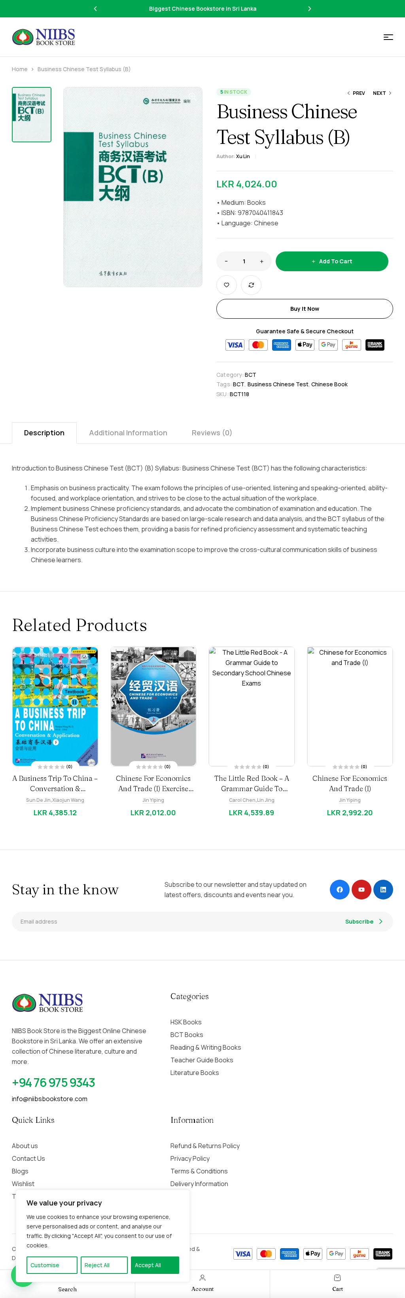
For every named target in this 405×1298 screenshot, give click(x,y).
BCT (250, 374)
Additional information (128, 432)
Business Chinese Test (278, 384)
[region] (103, 1236)
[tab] (44, 432)
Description (44, 432)
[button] (95, 9)
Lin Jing (266, 800)
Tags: (224, 384)
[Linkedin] (383, 889)
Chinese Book (329, 384)
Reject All (97, 1265)
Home (20, 69)
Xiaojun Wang (69, 800)
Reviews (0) (212, 432)
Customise (44, 1265)
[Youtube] (361, 889)
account (202, 1288)
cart (337, 1288)
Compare (251, 285)
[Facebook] (340, 889)
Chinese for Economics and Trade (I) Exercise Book (154, 788)
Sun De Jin (39, 800)
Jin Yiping (154, 800)
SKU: (222, 394)
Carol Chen (243, 800)
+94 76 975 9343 (53, 1082)
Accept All (148, 1265)
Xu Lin (243, 156)
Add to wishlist (226, 285)
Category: (230, 374)
